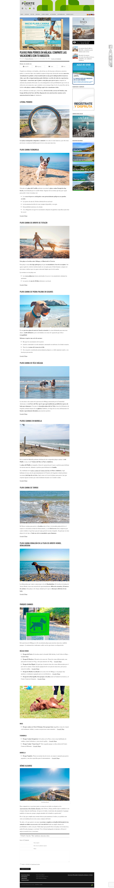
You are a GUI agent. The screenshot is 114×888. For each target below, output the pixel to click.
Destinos (38, 14)
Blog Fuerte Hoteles (57, 5)
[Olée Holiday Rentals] (83, 180)
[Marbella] (83, 151)
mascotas (43, 836)
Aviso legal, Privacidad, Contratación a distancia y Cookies (80, 875)
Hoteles (27, 14)
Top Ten (32, 14)
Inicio (22, 14)
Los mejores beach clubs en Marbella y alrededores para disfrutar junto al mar (86, 49)
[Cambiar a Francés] (93, 14)
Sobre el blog (69, 14)
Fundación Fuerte (25, 880)
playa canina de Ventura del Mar (40, 471)
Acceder (40, 884)
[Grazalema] (83, 190)
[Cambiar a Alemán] (91, 14)
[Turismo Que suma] (83, 74)
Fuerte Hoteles (29, 59)
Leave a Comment (56, 59)
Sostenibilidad (61, 14)
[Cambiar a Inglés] (89, 14)
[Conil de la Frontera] (83, 161)
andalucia (37, 836)
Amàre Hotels (24, 878)
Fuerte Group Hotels (25, 875)
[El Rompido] (83, 171)
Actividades (53, 14)
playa (47, 836)
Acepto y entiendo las (31, 864)
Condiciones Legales (35, 864)
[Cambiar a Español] (87, 14)
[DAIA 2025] (83, 28)
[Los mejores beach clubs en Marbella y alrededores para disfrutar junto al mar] (75, 51)
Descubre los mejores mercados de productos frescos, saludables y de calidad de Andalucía (86, 57)
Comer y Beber (45, 14)
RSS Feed (37, 884)
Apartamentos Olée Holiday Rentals (30, 809)
